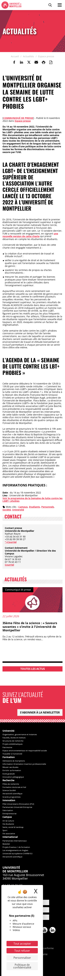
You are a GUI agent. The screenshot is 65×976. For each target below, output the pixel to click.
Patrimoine (7, 747)
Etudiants (34, 506)
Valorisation (7, 810)
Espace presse (23, 120)
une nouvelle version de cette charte (30, 235)
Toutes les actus (32, 669)
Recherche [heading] (8, 780)
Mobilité (6, 844)
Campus (23, 506)
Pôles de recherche (10, 784)
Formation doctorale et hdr (14, 787)
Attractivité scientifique (12, 793)
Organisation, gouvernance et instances (19, 734)
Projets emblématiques (12, 744)
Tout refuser (22, 950)
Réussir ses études (10, 767)
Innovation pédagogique (13, 777)
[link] (14, 62)
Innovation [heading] (8, 800)
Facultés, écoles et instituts (14, 737)
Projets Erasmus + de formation (16, 847)
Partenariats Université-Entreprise (17, 807)
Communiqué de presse (18, 118)
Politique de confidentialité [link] (22, 966)
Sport (4, 830)
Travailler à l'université (12, 753)
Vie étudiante (8, 824)
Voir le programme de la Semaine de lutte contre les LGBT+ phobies (32, 500)
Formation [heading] (8, 757)
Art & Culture (8, 820)
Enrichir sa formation (11, 770)
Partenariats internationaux (14, 840)
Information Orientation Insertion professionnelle (24, 764)
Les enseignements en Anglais (15, 850)
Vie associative (8, 833)
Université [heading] (8, 730)
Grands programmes (11, 797)
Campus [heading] (7, 817)
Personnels (47, 506)
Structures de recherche (12, 741)
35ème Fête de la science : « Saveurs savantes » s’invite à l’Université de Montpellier (29, 626)
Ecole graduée (8, 773)
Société (6, 509)
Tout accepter (22, 943)
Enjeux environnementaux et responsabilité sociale (24, 750)
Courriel (9, 564)
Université (18, 509)
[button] (36, 62)
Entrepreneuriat (9, 813)
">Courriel (10, 542)
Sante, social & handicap (13, 827)
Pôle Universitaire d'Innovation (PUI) (18, 804)
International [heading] (10, 837)
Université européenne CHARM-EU (17, 853)
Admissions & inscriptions (13, 761)
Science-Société (9, 790)
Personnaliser (22, 958)
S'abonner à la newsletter (40, 712)
